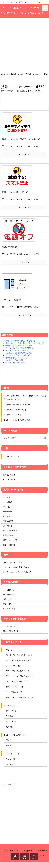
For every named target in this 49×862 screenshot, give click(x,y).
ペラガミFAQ (35, 2)
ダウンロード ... (24, 154)
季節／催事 (7, 604)
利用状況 (9, 726)
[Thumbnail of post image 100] (18, 285)
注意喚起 (9, 716)
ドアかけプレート (11, 706)
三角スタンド (9, 650)
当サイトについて (9, 2)
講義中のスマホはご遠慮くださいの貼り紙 (21, 139)
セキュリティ (11, 721)
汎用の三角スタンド (14, 692)
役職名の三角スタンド (15, 687)
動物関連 (6, 516)
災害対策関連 (8, 535)
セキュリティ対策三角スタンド (18, 660)
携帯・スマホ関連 (10, 540)
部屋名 (8, 740)
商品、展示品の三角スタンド (17, 681)
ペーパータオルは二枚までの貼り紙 (19, 348)
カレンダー (10, 764)
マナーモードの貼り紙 (12, 299)
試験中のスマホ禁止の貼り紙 (15, 192)
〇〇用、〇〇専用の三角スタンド (19, 655)
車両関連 (6, 507)
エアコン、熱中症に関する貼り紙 (16, 567)
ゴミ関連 (6, 497)
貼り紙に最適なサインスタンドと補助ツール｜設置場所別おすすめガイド (25, 397)
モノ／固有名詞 (9, 594)
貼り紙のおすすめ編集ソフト (15, 410)
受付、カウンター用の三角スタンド (20, 676)
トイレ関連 (7, 502)
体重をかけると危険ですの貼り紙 (18, 345)
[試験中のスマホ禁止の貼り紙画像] (18, 178)
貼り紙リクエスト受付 (12, 415)
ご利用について (23, 2)
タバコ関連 (7, 526)
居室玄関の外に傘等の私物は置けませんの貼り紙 (24, 343)
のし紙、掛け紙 (9, 626)
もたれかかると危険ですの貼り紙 (18, 353)
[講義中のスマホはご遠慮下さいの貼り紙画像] (18, 125)
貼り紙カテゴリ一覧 (11, 456)
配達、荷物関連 (9, 545)
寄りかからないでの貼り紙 (16, 362)
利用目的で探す (9, 479)
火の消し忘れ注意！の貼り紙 (16, 350)
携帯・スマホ (18, 74)
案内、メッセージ (13, 711)
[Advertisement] (24, 44)
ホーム (5, 74)
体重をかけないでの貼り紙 (16, 358)
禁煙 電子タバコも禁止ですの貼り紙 (20, 341)
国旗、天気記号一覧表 (12, 631)
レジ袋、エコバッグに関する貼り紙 (17, 572)
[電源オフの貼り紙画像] (19, 232)
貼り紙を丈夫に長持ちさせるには (17, 404)
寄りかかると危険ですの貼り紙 (17, 355)
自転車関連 (7, 511)
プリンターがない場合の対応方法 (17, 420)
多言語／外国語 (9, 599)
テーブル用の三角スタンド (16, 665)
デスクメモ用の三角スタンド (17, 671)
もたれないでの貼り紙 (14, 360)
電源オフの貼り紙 (10, 247)
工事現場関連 (8, 521)
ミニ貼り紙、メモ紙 (11, 754)
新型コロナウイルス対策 (12, 562)
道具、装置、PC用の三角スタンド (19, 697)
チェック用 (10, 759)
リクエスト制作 (9, 609)
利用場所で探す (9, 475)
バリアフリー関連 (10, 530)
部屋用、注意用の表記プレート (16, 735)
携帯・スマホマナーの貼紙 (29, 146)
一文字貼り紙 (8, 590)
